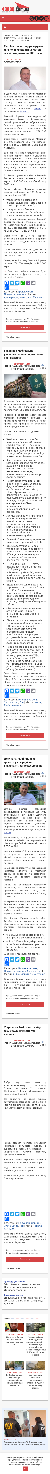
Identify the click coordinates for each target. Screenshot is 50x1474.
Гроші (15, 35)
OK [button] (25, 1468)
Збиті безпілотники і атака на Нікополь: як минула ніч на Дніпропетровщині (22, 1285)
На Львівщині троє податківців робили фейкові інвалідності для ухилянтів (14, 1380)
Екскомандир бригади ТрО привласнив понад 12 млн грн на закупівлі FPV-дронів (24, 1443)
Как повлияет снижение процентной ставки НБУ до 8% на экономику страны (35, 1381)
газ (6, 1228)
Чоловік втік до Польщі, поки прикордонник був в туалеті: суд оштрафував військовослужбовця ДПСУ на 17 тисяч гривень (36, 1345)
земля (23, 297)
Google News (46, 18)
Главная (7, 35)
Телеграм (41, 18)
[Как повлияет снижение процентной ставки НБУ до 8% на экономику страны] (35, 1369)
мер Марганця (36, 297)
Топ (21, 702)
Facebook (36, 18)
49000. (7, 832)
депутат (26, 974)
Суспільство (11, 702)
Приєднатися (25, 327)
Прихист (24, 111)
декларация (11, 297)
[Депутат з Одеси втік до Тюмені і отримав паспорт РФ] (14, 1331)
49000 (37, 108)
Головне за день (27, 699)
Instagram (31, 18)
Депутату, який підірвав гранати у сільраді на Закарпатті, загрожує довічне (24, 1299)
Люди (29, 291)
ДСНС (12, 1228)
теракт (41, 974)
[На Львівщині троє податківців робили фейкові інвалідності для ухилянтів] (14, 1369)
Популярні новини (15, 294)
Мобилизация (12, 705)
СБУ (34, 974)
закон (38, 702)
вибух (16, 974)
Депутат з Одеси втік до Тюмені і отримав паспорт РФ (14, 1340)
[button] (3, 18)
